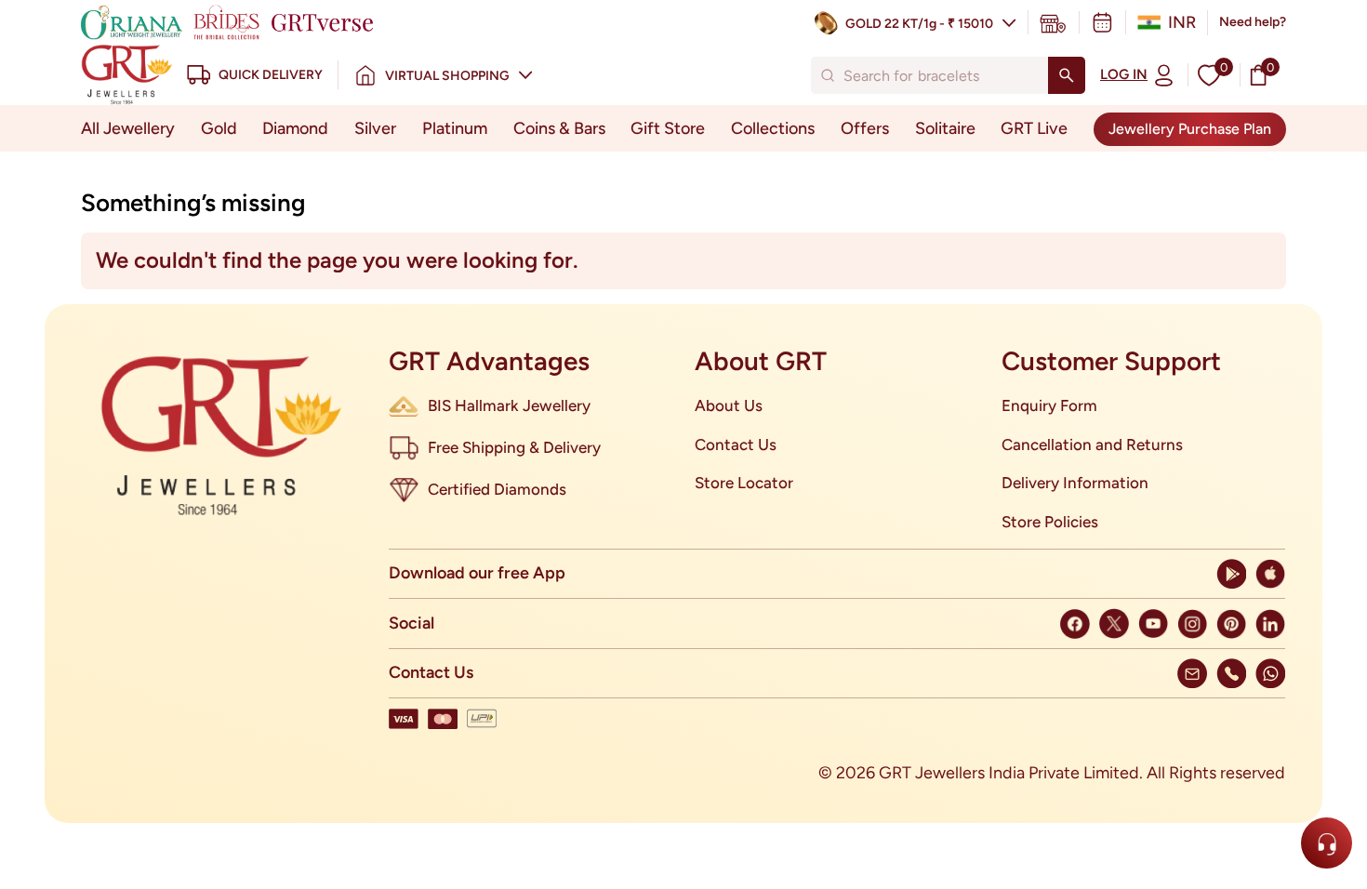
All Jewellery (128, 128)
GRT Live (1034, 128)
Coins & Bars (559, 128)
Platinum (454, 128)
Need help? (1252, 22)
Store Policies (1050, 521)
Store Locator (744, 482)
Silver (375, 128)
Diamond (295, 128)
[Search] (1066, 75)
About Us (729, 405)
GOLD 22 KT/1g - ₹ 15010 (919, 24)
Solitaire (945, 128)
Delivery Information (1075, 482)
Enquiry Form (1049, 405)
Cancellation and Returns (1092, 444)
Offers (865, 128)
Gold (219, 128)
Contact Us (735, 444)
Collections (773, 128)
